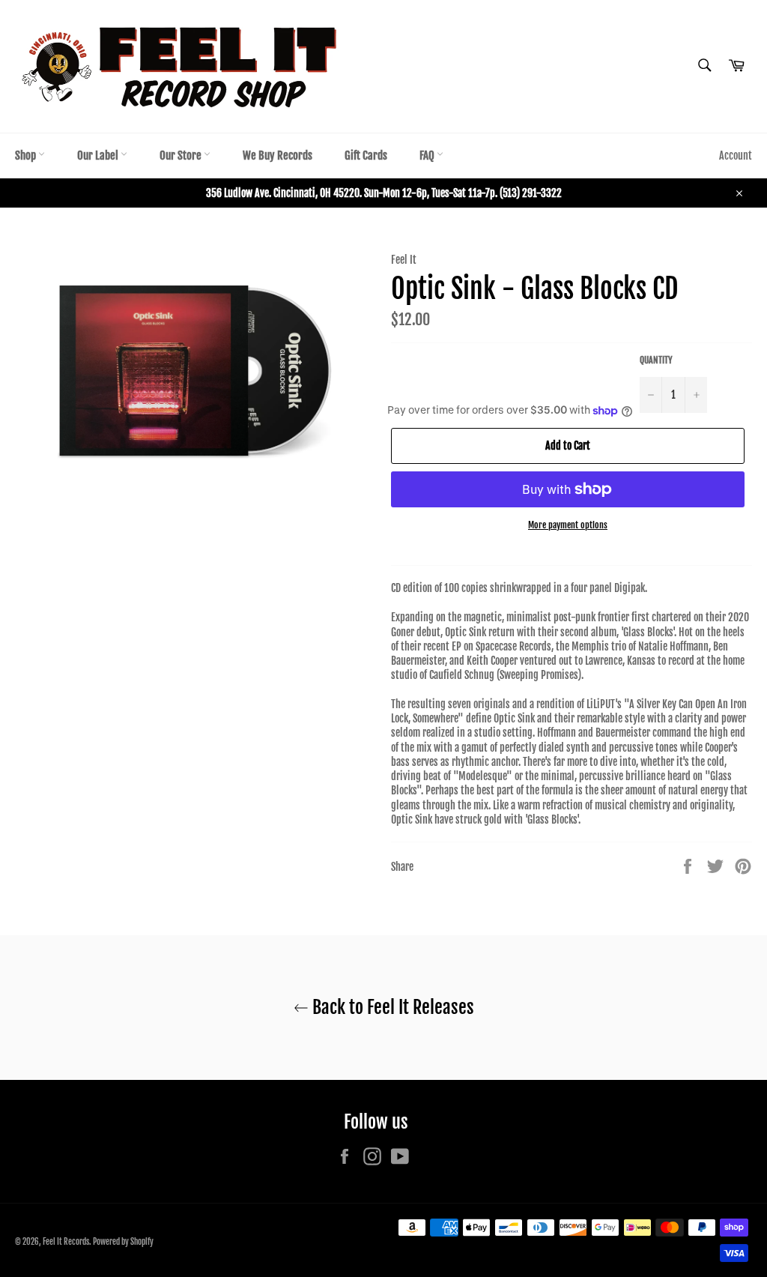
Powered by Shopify (123, 1242)
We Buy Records (277, 155)
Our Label (99, 155)
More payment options (567, 525)
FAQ (428, 155)
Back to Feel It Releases (391, 1007)
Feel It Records (66, 1242)
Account (735, 155)
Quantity (656, 360)
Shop (26, 155)
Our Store (182, 155)
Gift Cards (366, 155)
